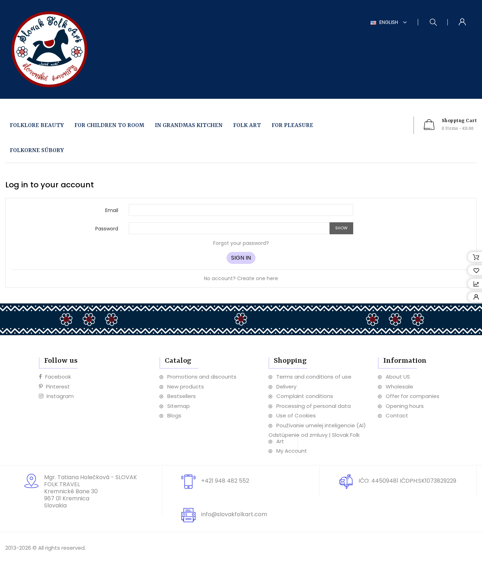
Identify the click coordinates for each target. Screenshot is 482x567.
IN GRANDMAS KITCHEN (189, 125)
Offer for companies (412, 396)
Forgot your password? (241, 243)
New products (185, 386)
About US (398, 376)
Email (111, 210)
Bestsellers (181, 396)
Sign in (241, 258)
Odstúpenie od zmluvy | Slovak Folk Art (314, 438)
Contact (397, 415)
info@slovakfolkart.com (234, 514)
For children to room (109, 125)
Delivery (286, 386)
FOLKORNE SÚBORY (37, 150)
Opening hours (405, 406)
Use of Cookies (296, 415)
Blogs (174, 415)
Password (106, 228)
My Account (291, 450)
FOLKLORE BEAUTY (37, 125)
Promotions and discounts (201, 376)
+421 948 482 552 (225, 481)
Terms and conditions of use (313, 376)
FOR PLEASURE (292, 125)
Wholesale (399, 386)
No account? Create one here (241, 278)
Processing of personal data (313, 406)
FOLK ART (247, 125)
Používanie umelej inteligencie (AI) (321, 425)
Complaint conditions (304, 396)
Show (341, 228)
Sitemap (178, 406)
